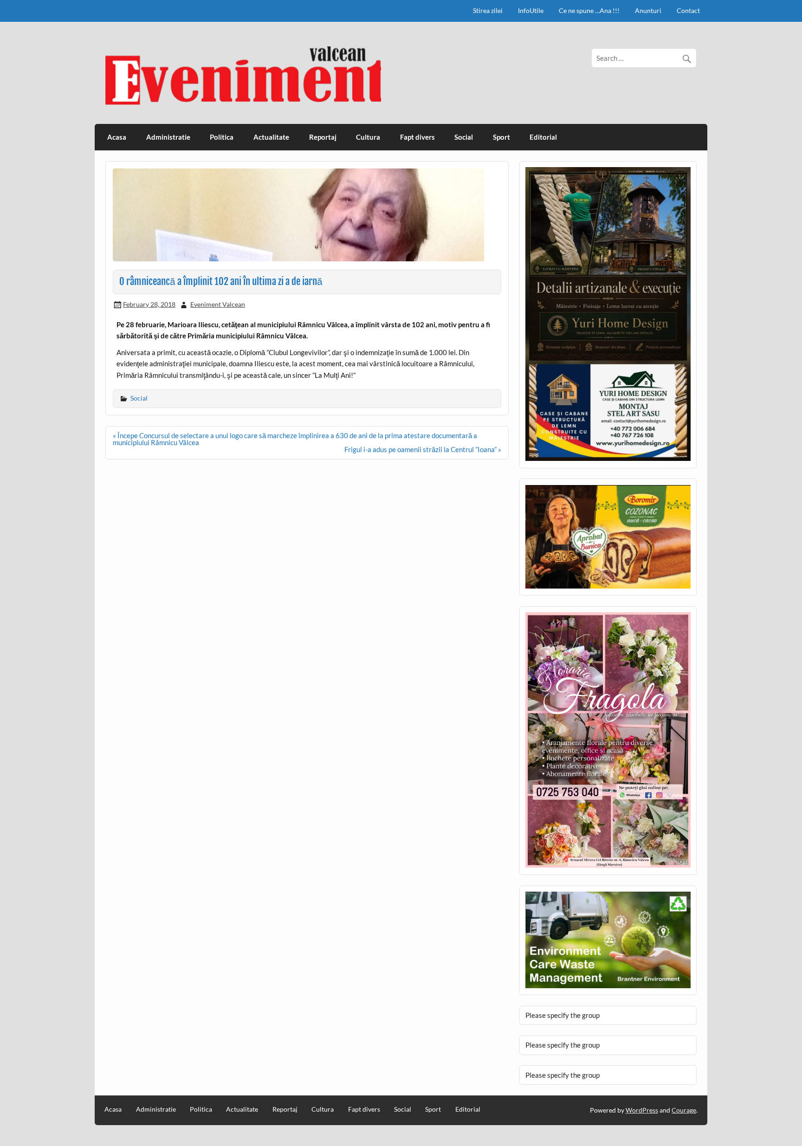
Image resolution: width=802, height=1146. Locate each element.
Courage (684, 1110)
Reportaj (322, 137)
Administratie (168, 137)
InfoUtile (530, 10)
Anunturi (648, 10)
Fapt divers (417, 137)
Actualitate (271, 137)
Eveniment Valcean (217, 304)
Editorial (543, 137)
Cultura (368, 137)
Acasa (116, 137)
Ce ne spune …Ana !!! (589, 10)
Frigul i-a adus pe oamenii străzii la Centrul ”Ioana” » (422, 449)
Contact (688, 10)
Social (463, 137)
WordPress (642, 1110)
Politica (221, 137)
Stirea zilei (488, 10)
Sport (501, 137)
